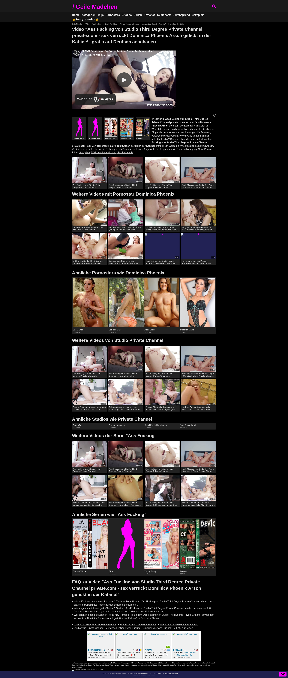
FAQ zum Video (184, 628)
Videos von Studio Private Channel (179, 624)
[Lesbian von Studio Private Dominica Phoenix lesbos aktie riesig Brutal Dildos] (125, 246)
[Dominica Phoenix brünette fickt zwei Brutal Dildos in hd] (89, 212)
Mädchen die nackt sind (103, 152)
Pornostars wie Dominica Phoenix (138, 624)
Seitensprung (181, 14)
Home (76, 14)
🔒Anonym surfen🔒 (85, 19)
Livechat (149, 14)
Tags (101, 14)
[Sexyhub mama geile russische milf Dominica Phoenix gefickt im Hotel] (198, 212)
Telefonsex (164, 14)
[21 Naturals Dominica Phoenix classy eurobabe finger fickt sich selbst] (162, 212)
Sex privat (84, 152)
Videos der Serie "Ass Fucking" (124, 628)
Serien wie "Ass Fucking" (158, 628)
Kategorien (88, 14)
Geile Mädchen (96, 6)
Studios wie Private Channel (89, 628)
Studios (127, 14)
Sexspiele (198, 14)
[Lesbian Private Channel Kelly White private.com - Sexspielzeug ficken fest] (198, 392)
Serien (138, 14)
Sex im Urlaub (125, 152)
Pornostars (113, 14)
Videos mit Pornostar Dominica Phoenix (95, 624)
